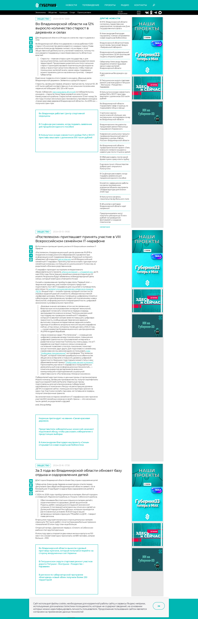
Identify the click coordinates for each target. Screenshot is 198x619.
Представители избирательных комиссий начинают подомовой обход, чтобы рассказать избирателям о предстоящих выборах (66, 431)
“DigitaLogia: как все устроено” (79, 362)
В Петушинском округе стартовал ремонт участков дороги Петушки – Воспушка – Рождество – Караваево (115, 83)
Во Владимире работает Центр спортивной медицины (62, 114)
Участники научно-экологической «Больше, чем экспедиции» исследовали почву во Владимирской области (115, 116)
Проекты (110, 5)
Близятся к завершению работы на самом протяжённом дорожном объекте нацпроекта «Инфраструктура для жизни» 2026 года (114, 187)
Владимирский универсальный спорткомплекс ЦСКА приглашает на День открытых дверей (115, 54)
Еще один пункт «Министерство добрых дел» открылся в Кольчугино (114, 166)
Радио (125, 5)
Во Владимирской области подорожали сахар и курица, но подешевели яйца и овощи (114, 105)
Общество (52, 12)
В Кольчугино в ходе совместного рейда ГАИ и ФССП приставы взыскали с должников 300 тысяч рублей (67, 136)
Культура (63, 12)
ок (159, 606)
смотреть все (105, 227)
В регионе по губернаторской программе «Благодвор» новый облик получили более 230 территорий (63, 577)
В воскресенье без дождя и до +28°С (113, 74)
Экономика (40, 12)
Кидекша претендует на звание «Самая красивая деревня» (64, 419)
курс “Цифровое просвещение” (65, 352)
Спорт (72, 12)
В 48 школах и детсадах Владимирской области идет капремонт (113, 206)
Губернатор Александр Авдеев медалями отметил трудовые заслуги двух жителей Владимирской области (113, 65)
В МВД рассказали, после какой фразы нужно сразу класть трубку (114, 158)
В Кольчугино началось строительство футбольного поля (114, 198)
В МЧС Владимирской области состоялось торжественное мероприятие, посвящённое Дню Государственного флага (115, 25)
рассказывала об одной (64, 92)
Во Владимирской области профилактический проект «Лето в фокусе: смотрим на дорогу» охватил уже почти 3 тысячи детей (115, 148)
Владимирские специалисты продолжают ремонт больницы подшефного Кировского (114, 126)
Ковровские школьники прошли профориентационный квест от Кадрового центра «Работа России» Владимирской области (114, 137)
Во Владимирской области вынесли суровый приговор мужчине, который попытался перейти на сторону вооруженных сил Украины (66, 551)
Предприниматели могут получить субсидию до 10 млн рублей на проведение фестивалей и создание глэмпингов (113, 217)
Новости (71, 5)
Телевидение (90, 5)
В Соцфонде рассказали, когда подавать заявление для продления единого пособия (65, 125)
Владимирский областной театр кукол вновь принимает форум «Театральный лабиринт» (114, 45)
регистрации (64, 259)
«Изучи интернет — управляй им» (77, 272)
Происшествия (84, 12)
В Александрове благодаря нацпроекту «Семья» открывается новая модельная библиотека (114, 35)
